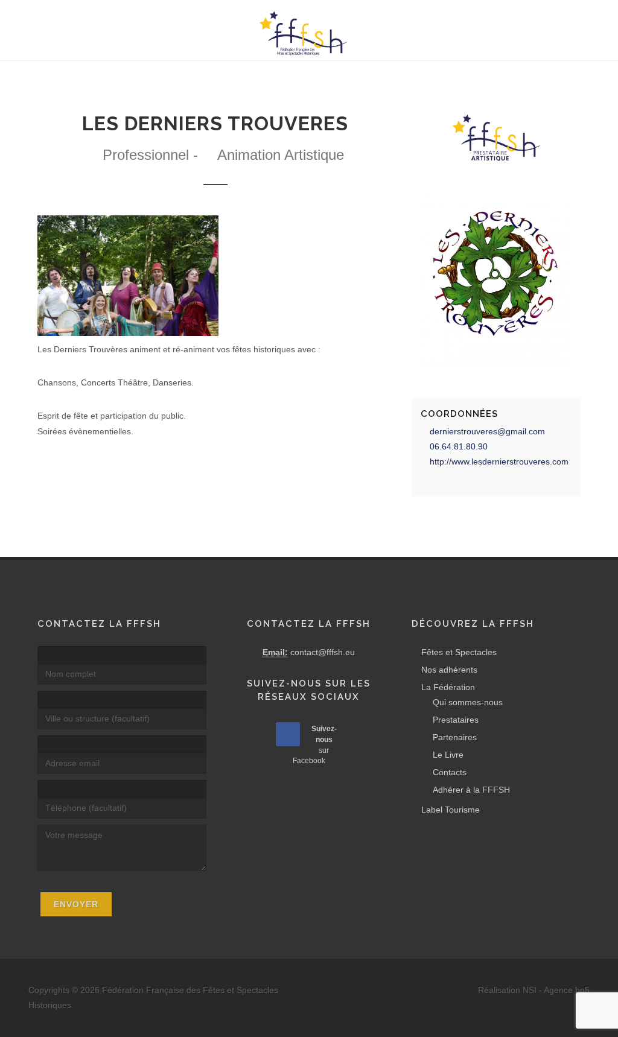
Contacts (450, 772)
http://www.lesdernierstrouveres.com (499, 461)
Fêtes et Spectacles (459, 652)
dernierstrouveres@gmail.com (487, 431)
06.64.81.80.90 (459, 446)
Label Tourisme (450, 809)
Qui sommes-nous (468, 702)
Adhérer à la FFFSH (471, 789)
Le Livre (448, 755)
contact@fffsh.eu (322, 652)
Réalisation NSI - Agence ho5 (534, 990)
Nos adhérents (449, 669)
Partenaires (455, 737)
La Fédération (448, 687)
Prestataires (456, 720)
